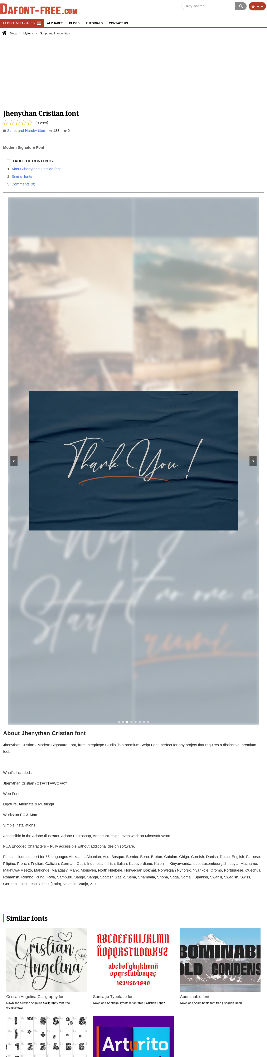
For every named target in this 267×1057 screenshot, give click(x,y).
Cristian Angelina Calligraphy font (35, 996)
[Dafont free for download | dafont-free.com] (38, 8)
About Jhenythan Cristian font (36, 169)
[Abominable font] (220, 960)
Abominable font (194, 996)
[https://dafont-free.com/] (4, 33)
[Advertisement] (128, 73)
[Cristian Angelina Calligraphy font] (46, 960)
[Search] (241, 6)
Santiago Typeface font (114, 996)
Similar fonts (21, 176)
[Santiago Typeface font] (133, 960)
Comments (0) (23, 184)
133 (55, 131)
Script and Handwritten (26, 131)
